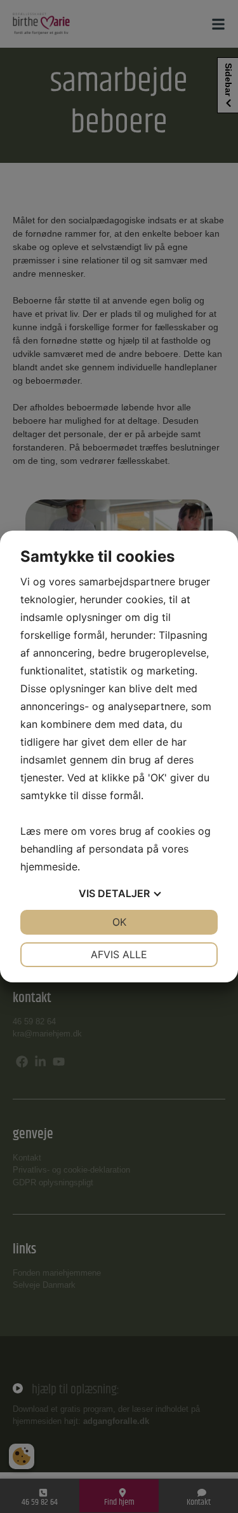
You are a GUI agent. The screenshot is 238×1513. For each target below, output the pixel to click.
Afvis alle (119, 954)
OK (119, 922)
